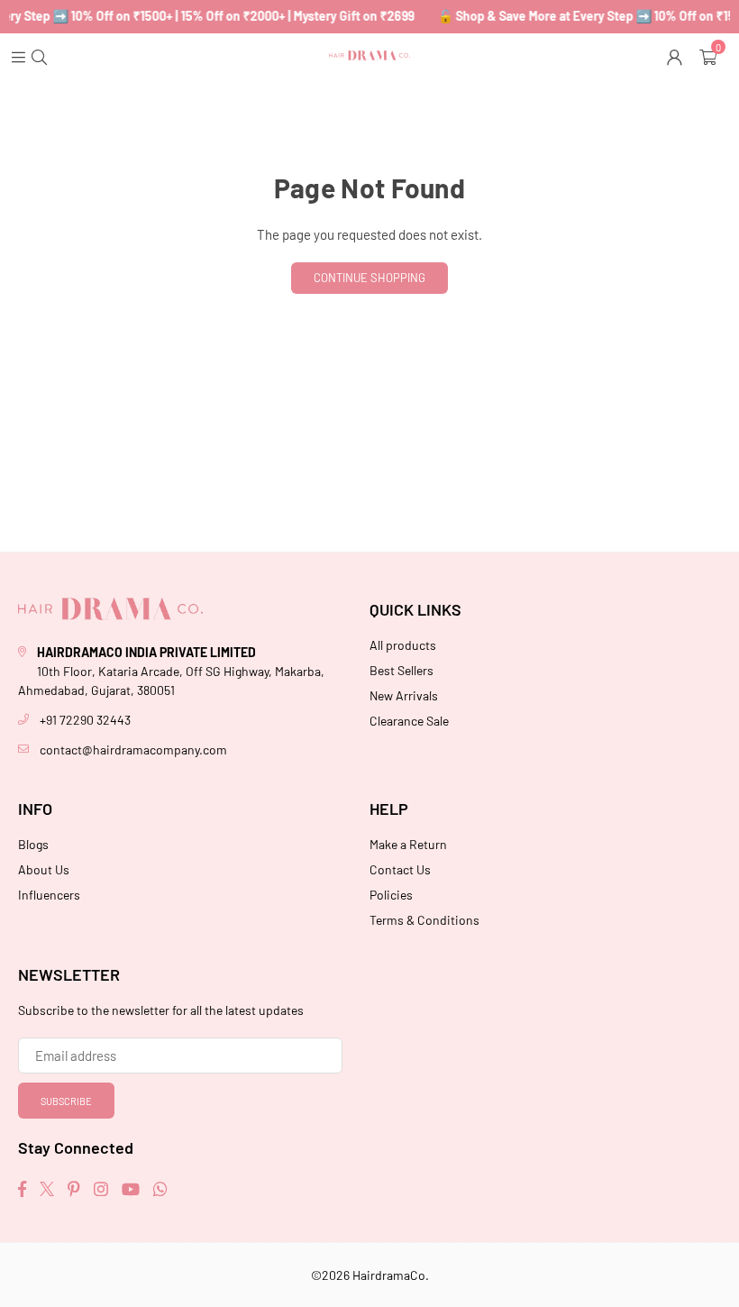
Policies (391, 894)
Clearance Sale (409, 720)
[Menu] (20, 56)
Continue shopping (369, 277)
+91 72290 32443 (85, 719)
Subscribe (66, 1101)
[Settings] (676, 56)
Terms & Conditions (424, 920)
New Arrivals (404, 695)
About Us (43, 869)
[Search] (41, 56)
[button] (710, 56)
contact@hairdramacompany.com (133, 749)
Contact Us (400, 869)
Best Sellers (401, 670)
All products (403, 645)
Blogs (33, 844)
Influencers (49, 894)
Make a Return (408, 844)
